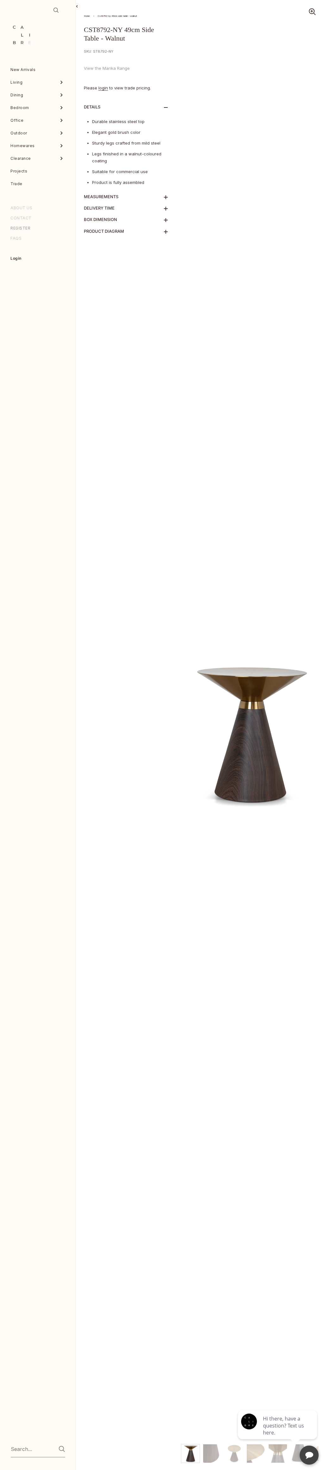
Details (92, 106)
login (103, 87)
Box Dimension (100, 219)
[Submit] (62, 1449)
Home (87, 16)
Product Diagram (104, 231)
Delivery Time (99, 208)
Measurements (101, 196)
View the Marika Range (107, 68)
